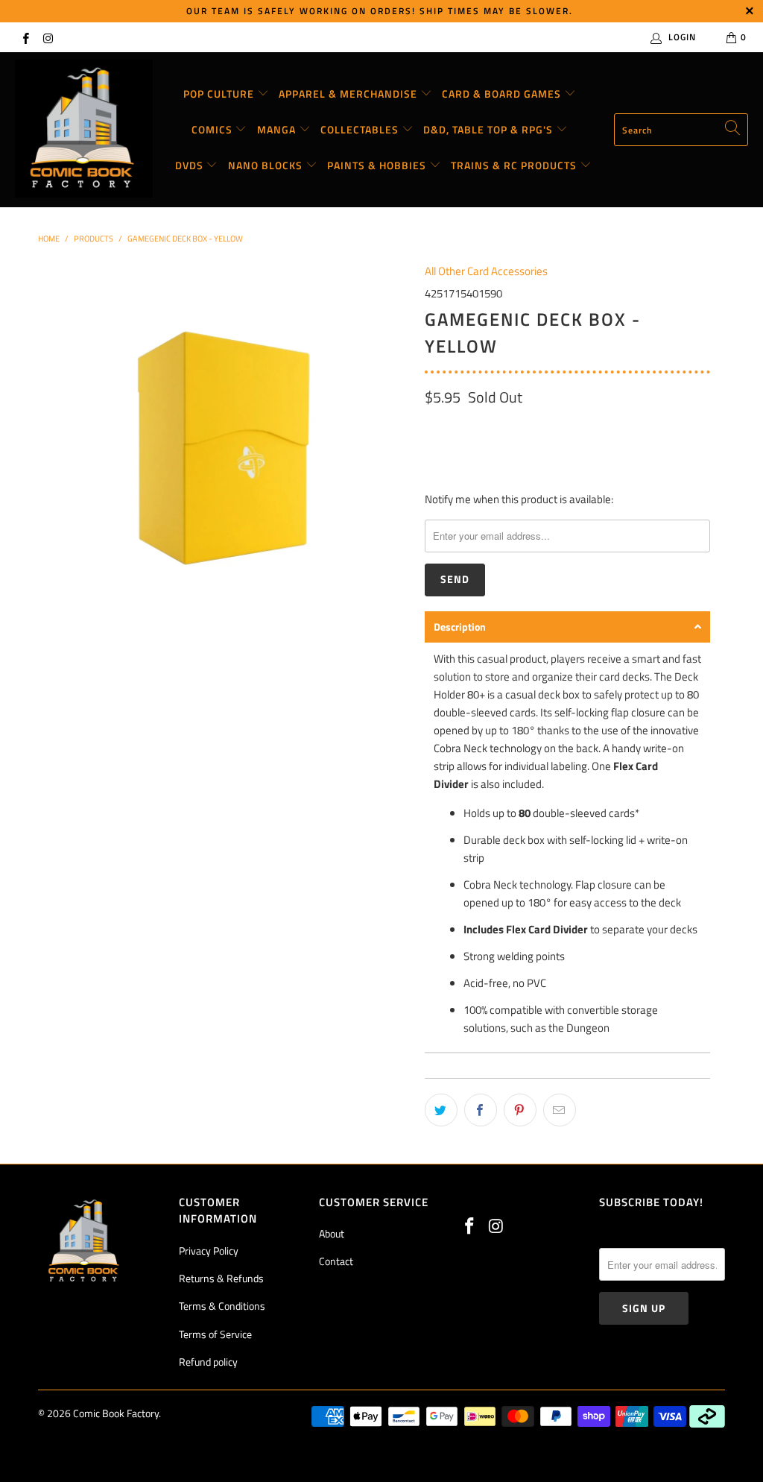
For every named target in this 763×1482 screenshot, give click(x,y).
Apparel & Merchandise (349, 93)
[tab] (567, 627)
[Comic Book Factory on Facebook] (25, 37)
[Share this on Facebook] (480, 1110)
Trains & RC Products (515, 165)
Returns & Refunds (221, 1278)
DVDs (190, 165)
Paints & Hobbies (378, 165)
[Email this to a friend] (559, 1110)
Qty (433, 428)
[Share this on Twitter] (441, 1110)
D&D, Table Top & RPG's (489, 129)
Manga (278, 129)
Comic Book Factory (116, 1413)
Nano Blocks (266, 165)
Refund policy (208, 1361)
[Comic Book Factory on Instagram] (47, 37)
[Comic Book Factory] (84, 130)
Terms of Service (215, 1334)
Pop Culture (220, 93)
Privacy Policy (208, 1250)
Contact (336, 1261)
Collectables (361, 129)
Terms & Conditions (222, 1306)
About (331, 1233)
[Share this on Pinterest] (520, 1110)
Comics (213, 129)
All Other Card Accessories (486, 271)
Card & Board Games (503, 93)
